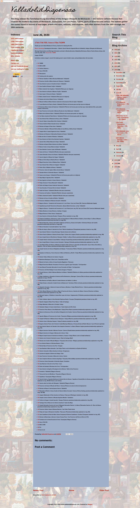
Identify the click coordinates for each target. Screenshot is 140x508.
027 (38, 131)
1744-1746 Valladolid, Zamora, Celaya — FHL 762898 (122, 97)
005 (38, 73)
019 (38, 111)
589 (38, 385)
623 (38, 400)
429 (38, 307)
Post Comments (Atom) (49, 495)
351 (38, 264)
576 (38, 371)
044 (38, 175)
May (117, 146)
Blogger (90, 504)
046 (38, 180)
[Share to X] (69, 434)
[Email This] (66, 434)
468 (38, 326)
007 (38, 78)
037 (38, 157)
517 (38, 345)
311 (38, 242)
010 (38, 86)
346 (38, 262)
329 (38, 252)
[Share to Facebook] (71, 434)
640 (38, 409)
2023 (116, 59)
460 (38, 323)
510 (38, 343)
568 (38, 366)
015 (38, 99)
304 (38, 239)
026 (38, 128)
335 (38, 257)
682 (38, 422)
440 (38, 312)
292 (38, 234)
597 (38, 391)
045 (38, 177)
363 (38, 269)
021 (38, 116)
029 (38, 136)
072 (38, 208)
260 (38, 218)
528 (38, 351)
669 (38, 419)
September (119, 83)
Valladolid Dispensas (43, 10)
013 (38, 94)
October (119, 79)
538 (38, 356)
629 (38, 402)
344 (38, 259)
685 (38, 430)
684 (38, 427)
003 (38, 68)
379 (38, 280)
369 (38, 272)
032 (38, 144)
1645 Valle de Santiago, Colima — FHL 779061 (122, 139)
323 (38, 248)
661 (38, 417)
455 (38, 321)
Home (71, 490)
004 (38, 71)
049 (38, 188)
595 (38, 388)
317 (38, 244)
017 (38, 104)
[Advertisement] (124, 181)
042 (38, 170)
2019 (116, 160)
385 (38, 283)
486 (38, 333)
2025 (116, 53)
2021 (116, 66)
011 (38, 89)
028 (38, 134)
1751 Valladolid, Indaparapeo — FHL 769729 (122, 110)
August (118, 86)
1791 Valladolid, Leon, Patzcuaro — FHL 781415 (122, 133)
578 (38, 376)
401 (38, 295)
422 (38, 304)
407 (38, 299)
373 (38, 276)
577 (38, 374)
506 (38, 340)
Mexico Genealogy (39, 48)
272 (38, 226)
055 (38, 203)
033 (38, 146)
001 (38, 63)
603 (38, 395)
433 (38, 309)
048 (38, 185)
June (117, 93)
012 (38, 91)
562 (38, 363)
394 (38, 291)
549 (38, 361)
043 (38, 172)
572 (38, 369)
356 (38, 267)
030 (38, 139)
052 (38, 195)
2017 (116, 167)
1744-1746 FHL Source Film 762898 (50, 42)
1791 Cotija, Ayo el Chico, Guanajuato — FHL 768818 (122, 117)
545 (38, 358)
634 (38, 405)
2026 (116, 49)
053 (38, 198)
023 (38, 121)
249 (38, 213)
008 (38, 81)
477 (38, 330)
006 (38, 76)
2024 (116, 56)
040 (38, 164)
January (118, 156)
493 (38, 335)
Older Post (104, 490)
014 (38, 96)
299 (38, 237)
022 (38, 118)
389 (38, 287)
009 (38, 83)
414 (38, 301)
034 (38, 149)
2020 (116, 70)
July (117, 89)
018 (38, 107)
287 (38, 232)
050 (38, 190)
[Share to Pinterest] (72, 434)
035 (38, 152)
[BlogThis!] (68, 434)
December (119, 72)
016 (38, 101)
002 (38, 65)
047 (38, 182)
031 (38, 141)
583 (38, 379)
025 (38, 126)
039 (38, 162)
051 (38, 193)
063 (38, 206)
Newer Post (38, 490)
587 (38, 383)
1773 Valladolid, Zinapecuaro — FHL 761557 (122, 104)
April (117, 149)
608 (38, 397)
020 (38, 113)
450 (38, 318)
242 (38, 211)
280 (38, 229)
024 (38, 123)
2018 (116, 163)
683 (38, 424)
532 (38, 353)
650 (38, 412)
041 (38, 167)
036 (38, 154)
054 (38, 200)
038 (38, 159)
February (119, 152)
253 (38, 216)
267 (38, 222)
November (119, 76)
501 (38, 338)
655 (38, 414)
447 (38, 316)
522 (38, 348)
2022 (116, 63)
